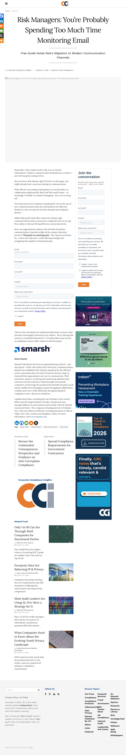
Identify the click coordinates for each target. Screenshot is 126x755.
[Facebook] (21, 423)
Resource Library (115, 710)
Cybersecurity (91, 707)
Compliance (90, 697)
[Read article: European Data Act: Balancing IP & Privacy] (61, 572)
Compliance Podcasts (90, 702)
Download (64, 427)
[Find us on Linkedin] (54, 694)
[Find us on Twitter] (50, 694)
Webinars (115, 726)
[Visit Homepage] (64, 3)
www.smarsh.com (39, 416)
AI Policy (24, 697)
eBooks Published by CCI (89, 718)
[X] (36, 423)
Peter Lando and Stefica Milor (27, 573)
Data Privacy (88, 711)
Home (7, 11)
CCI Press (89, 694)
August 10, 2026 (22, 652)
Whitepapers (68, 70)
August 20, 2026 (22, 612)
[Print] (31, 423)
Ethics (88, 724)
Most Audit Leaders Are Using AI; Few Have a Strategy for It (29, 602)
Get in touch (26, 716)
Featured (15, 11)
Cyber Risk (24, 427)
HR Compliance (103, 716)
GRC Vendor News (101, 709)
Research (114, 706)
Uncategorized (117, 719)
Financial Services (102, 695)
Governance (103, 703)
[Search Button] (38, 689)
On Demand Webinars (115, 696)
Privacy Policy (11, 697)
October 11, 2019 (42, 70)
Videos (113, 722)
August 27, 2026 (22, 545)
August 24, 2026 (22, 575)
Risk (60, 70)
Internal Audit (101, 722)
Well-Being (113, 730)
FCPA (87, 728)
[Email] (26, 423)
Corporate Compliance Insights (19, 70)
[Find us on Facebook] (45, 694)
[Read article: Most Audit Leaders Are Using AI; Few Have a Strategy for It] (61, 605)
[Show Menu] (6, 3)
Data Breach (36, 427)
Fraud (100, 700)
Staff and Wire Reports (25, 543)
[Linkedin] (17, 423)
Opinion (114, 702)
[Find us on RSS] (58, 694)
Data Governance (50, 427)
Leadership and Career (103, 728)
